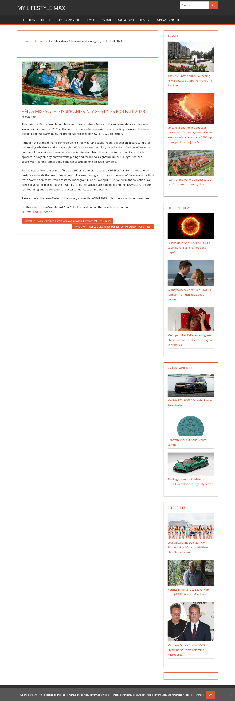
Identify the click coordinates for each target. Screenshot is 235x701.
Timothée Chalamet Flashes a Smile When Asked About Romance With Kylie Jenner (68, 221)
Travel (89, 20)
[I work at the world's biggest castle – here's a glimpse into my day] (190, 175)
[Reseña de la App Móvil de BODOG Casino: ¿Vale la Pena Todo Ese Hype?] (190, 238)
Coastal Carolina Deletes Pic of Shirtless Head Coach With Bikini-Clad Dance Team (188, 547)
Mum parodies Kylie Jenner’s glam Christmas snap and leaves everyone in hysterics (190, 340)
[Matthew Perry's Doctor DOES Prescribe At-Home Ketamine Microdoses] (190, 640)
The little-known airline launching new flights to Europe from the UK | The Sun (190, 80)
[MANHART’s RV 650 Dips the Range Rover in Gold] (190, 395)
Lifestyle (47, 20)
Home (25, 41)
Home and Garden (167, 20)
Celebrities (27, 20)
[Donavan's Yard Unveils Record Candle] (190, 435)
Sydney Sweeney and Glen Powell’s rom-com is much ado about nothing (189, 294)
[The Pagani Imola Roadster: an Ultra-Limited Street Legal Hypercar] (190, 474)
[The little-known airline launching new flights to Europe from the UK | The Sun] (190, 71)
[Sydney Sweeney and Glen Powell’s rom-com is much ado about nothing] (190, 285)
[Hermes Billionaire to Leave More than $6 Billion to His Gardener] (190, 585)
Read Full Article (41, 212)
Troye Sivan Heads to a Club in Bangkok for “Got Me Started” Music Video (112, 227)
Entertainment (69, 20)
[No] (231, 694)
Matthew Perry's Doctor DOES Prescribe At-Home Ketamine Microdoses (186, 650)
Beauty (144, 20)
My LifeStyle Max (41, 7)
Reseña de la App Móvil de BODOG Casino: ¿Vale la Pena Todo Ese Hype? (189, 247)
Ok (210, 694)
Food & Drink (125, 20)
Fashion (106, 20)
